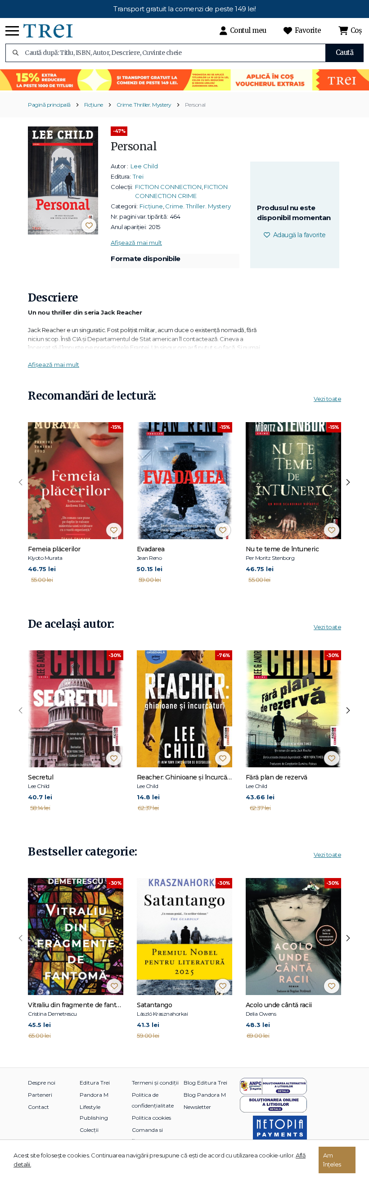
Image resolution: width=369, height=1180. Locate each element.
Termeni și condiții (155, 1082)
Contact (38, 1106)
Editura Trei (95, 1082)
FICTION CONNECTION (168, 186)
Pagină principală (49, 104)
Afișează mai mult (136, 242)
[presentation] (21, 482)
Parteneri (40, 1094)
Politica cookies (151, 1117)
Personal (195, 104)
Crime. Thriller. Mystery (144, 104)
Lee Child (144, 166)
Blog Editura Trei (205, 1082)
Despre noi (41, 1082)
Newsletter (197, 1106)
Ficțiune (93, 104)
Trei (138, 176)
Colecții (89, 1129)
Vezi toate (327, 398)
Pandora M (94, 1094)
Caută (345, 52)
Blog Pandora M (205, 1094)
